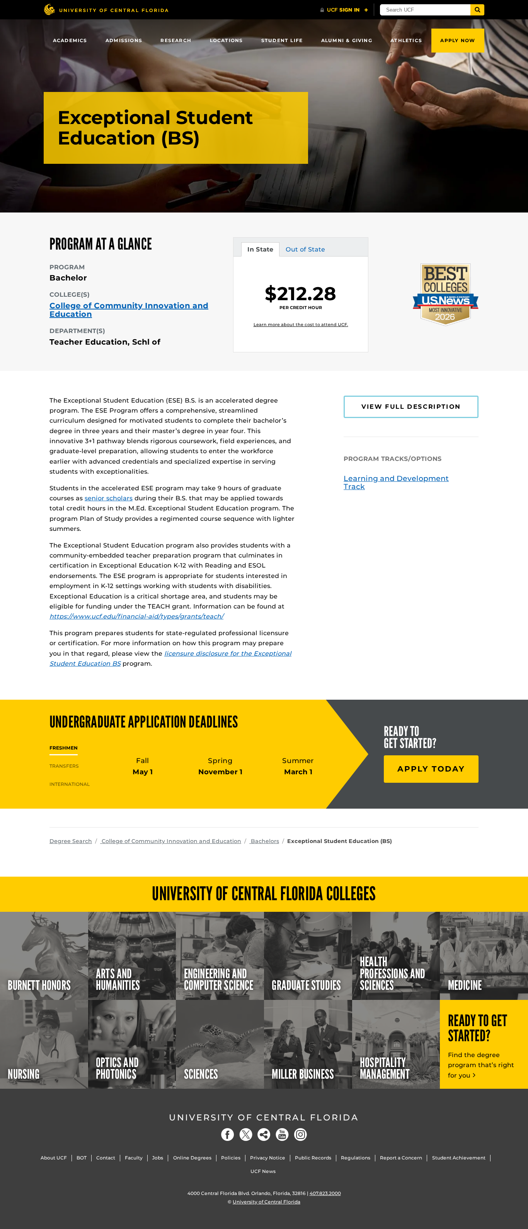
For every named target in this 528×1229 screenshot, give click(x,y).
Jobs (157, 1158)
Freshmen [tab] (63, 748)
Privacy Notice (267, 1158)
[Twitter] (245, 1134)
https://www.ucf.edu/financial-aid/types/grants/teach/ (136, 616)
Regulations (355, 1158)
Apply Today (431, 768)
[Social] (264, 1134)
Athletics (406, 40)
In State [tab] (260, 251)
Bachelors (264, 841)
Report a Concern (401, 1158)
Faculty (134, 1158)
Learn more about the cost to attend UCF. (301, 324)
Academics (70, 40)
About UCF (54, 1158)
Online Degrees (192, 1158)
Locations (226, 40)
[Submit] (477, 9)
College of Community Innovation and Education (128, 309)
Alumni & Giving (346, 40)
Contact (105, 1158)
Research (175, 40)
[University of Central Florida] (106, 9)
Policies (230, 1158)
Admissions (124, 40)
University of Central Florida (264, 1117)
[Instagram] (300, 1134)
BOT (82, 1158)
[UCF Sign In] (344, 10)
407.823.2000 (325, 1193)
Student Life (282, 40)
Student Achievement (458, 1158)
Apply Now (457, 40)
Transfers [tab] (64, 766)
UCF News (263, 1171)
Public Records (313, 1158)
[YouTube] (282, 1134)
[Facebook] (227, 1134)
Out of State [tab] (305, 251)
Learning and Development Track (396, 482)
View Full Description (411, 406)
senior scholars (109, 498)
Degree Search (70, 841)
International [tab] (69, 784)
